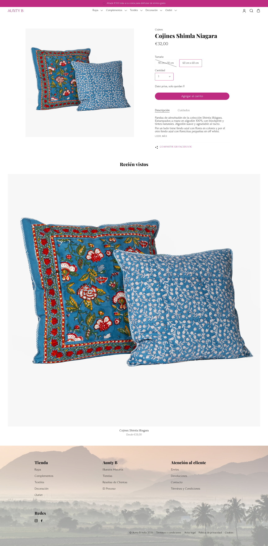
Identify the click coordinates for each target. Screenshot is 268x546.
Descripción (162, 110)
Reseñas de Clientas (115, 482)
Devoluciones (179, 476)
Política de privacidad (210, 533)
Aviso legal (190, 533)
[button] (97, 10)
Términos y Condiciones (185, 489)
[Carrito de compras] (258, 10)
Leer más (161, 136)
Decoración (41, 489)
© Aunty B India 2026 (141, 533)
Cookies (229, 533)
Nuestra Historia (113, 470)
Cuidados (184, 110)
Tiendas (107, 476)
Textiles (39, 482)
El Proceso (109, 489)
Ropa (38, 470)
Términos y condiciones (168, 533)
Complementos (44, 476)
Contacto (177, 482)
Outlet (39, 495)
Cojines (159, 30)
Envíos (175, 470)
